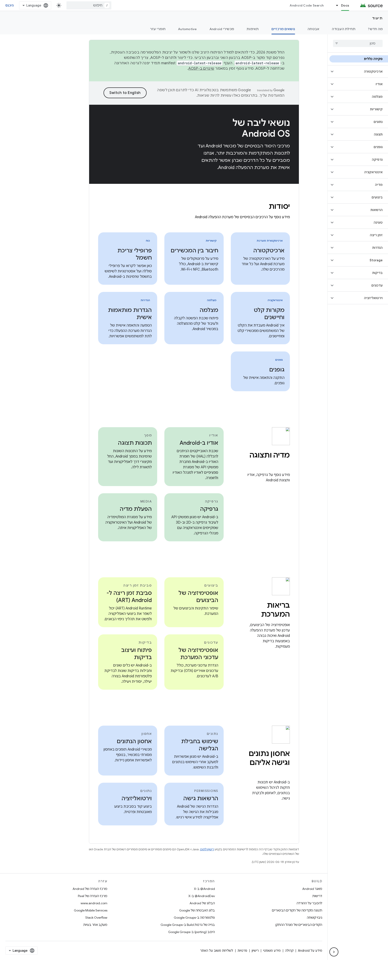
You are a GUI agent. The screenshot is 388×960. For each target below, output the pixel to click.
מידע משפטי (272, 950)
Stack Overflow (96, 918)
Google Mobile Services (90, 910)
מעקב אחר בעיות (95, 925)
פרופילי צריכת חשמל (134, 254)
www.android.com (94, 903)
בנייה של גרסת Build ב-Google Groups (188, 925)
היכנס (9, 5)
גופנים (276, 369)
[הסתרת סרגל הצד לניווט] (333, 951)
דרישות (317, 896)
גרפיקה (209, 509)
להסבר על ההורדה (309, 903)
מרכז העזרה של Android (90, 889)
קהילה (289, 950)
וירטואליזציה (136, 798)
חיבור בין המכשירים (194, 250)
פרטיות (242, 950)
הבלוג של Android (202, 903)
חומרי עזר (157, 29)
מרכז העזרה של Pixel (92, 896)
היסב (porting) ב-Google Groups (191, 932)
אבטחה (313, 29)
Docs (345, 5)
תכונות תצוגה (135, 443)
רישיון (255, 950)
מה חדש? (375, 29)
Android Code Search (307, 5)
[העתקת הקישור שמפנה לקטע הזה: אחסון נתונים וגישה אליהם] (285, 772)
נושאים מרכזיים (283, 29)
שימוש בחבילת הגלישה (199, 745)
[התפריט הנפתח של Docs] (335, 5)
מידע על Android (310, 950)
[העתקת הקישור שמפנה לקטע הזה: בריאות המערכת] (255, 615)
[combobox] (88, 5)
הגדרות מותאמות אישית (130, 314)
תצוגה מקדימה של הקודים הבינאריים (297, 910)
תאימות (253, 29)
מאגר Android (312, 889)
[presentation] (194, 206)
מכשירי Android (221, 29)
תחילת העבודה (343, 29)
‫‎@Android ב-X (204, 889)
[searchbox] (358, 43)
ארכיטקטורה (268, 250)
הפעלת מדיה (136, 509)
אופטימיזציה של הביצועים (198, 597)
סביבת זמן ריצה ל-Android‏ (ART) (129, 597)
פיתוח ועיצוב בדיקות (136, 654)
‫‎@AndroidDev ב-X (201, 896)
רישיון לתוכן (207, 849)
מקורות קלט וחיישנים (269, 314)
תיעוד (377, 18)
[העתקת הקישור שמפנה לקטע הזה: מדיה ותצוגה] (285, 464)
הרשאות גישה (200, 798)
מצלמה (209, 310)
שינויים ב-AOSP (201, 68)
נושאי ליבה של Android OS (261, 128)
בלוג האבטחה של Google (197, 910)
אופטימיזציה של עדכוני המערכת (198, 654)
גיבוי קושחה (314, 918)
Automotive (187, 29)
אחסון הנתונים (134, 741)
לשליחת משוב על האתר (216, 950)
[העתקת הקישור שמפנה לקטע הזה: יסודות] (262, 207)
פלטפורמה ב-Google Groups (194, 918)
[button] (361, 71)
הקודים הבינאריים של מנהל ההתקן (299, 925)
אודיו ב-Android (199, 443)
